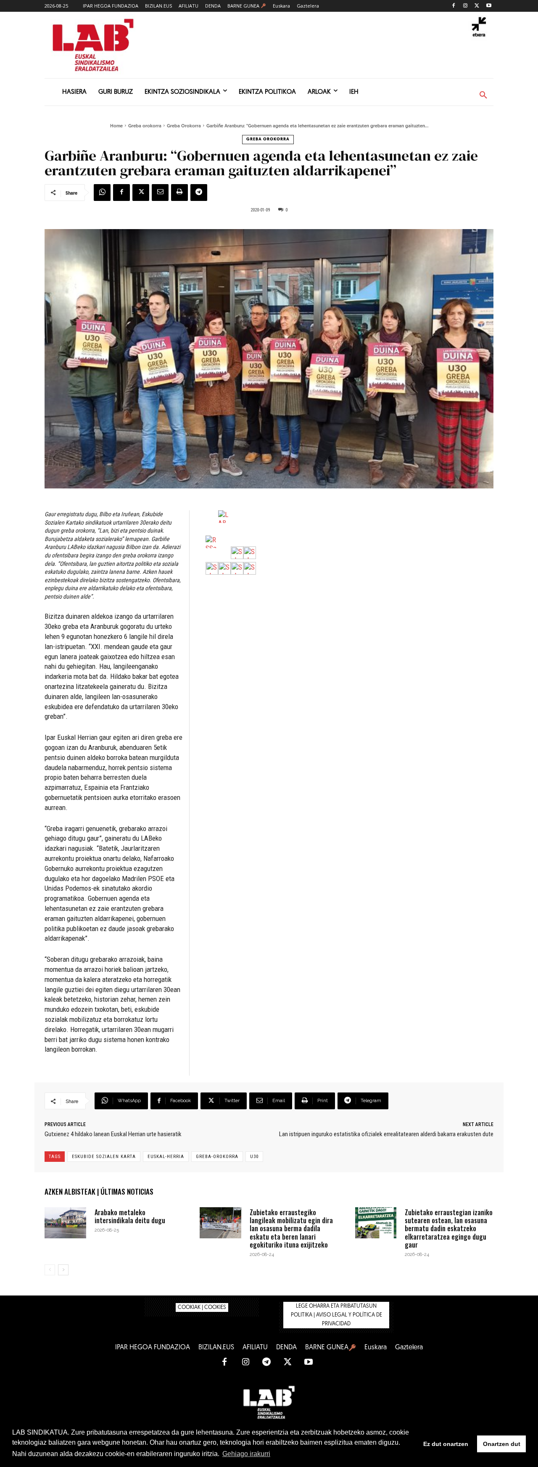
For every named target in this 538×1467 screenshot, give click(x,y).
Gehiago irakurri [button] (246, 1453)
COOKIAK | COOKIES (202, 1307)
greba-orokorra (217, 1156)
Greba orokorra (144, 126)
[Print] (179, 192)
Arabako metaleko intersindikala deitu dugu (130, 1216)
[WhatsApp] (102, 192)
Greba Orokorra (184, 126)
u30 (254, 1156)
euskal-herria (166, 1156)
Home (116, 126)
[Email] (160, 192)
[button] (483, 95)
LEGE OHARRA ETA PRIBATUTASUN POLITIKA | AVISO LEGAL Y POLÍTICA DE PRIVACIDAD (336, 1315)
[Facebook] (454, 6)
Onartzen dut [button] (501, 1444)
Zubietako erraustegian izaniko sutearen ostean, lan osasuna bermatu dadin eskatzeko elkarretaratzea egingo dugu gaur (449, 1228)
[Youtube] (488, 6)
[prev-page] (50, 1269)
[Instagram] (465, 6)
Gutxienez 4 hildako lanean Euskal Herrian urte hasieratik (113, 1134)
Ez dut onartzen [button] (445, 1444)
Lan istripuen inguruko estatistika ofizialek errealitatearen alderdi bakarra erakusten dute (386, 1134)
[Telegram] (198, 192)
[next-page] (63, 1269)
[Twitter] (477, 6)
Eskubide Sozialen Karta (104, 1156)
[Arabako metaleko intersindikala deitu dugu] (65, 1222)
